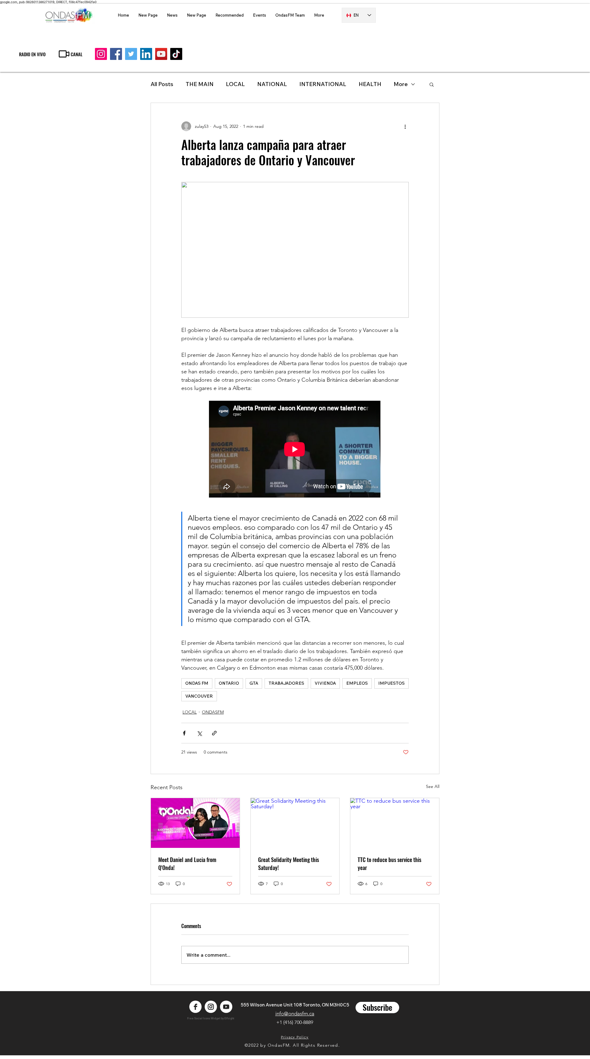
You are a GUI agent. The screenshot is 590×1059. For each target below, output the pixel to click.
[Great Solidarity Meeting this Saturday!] (295, 823)
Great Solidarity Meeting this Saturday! (288, 864)
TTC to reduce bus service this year (389, 864)
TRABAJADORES (286, 683)
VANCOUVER (199, 696)
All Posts (162, 84)
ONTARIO (229, 683)
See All (432, 786)
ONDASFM (213, 712)
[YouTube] (161, 54)
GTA (254, 683)
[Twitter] (131, 54)
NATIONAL (272, 84)
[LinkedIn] (146, 54)
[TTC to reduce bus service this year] (394, 823)
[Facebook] (116, 54)
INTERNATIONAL (322, 84)
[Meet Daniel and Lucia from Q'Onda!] (195, 823)
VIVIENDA (325, 683)
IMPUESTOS (391, 683)
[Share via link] (214, 733)
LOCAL (235, 84)
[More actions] (405, 126)
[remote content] (295, 450)
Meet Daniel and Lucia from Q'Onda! (187, 864)
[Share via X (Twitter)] (199, 733)
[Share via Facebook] (184, 733)
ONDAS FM (196, 683)
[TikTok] (176, 54)
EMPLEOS (357, 683)
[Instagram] (101, 54)
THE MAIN (200, 84)
